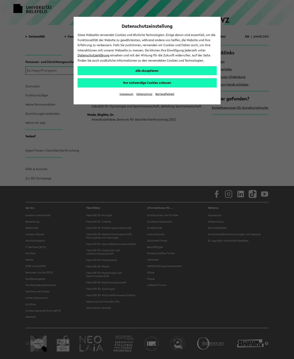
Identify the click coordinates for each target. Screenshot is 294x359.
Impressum (126, 94)
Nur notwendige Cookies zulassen (147, 82)
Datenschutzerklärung (93, 55)
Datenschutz (144, 94)
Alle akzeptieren (147, 70)
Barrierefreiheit (164, 94)
